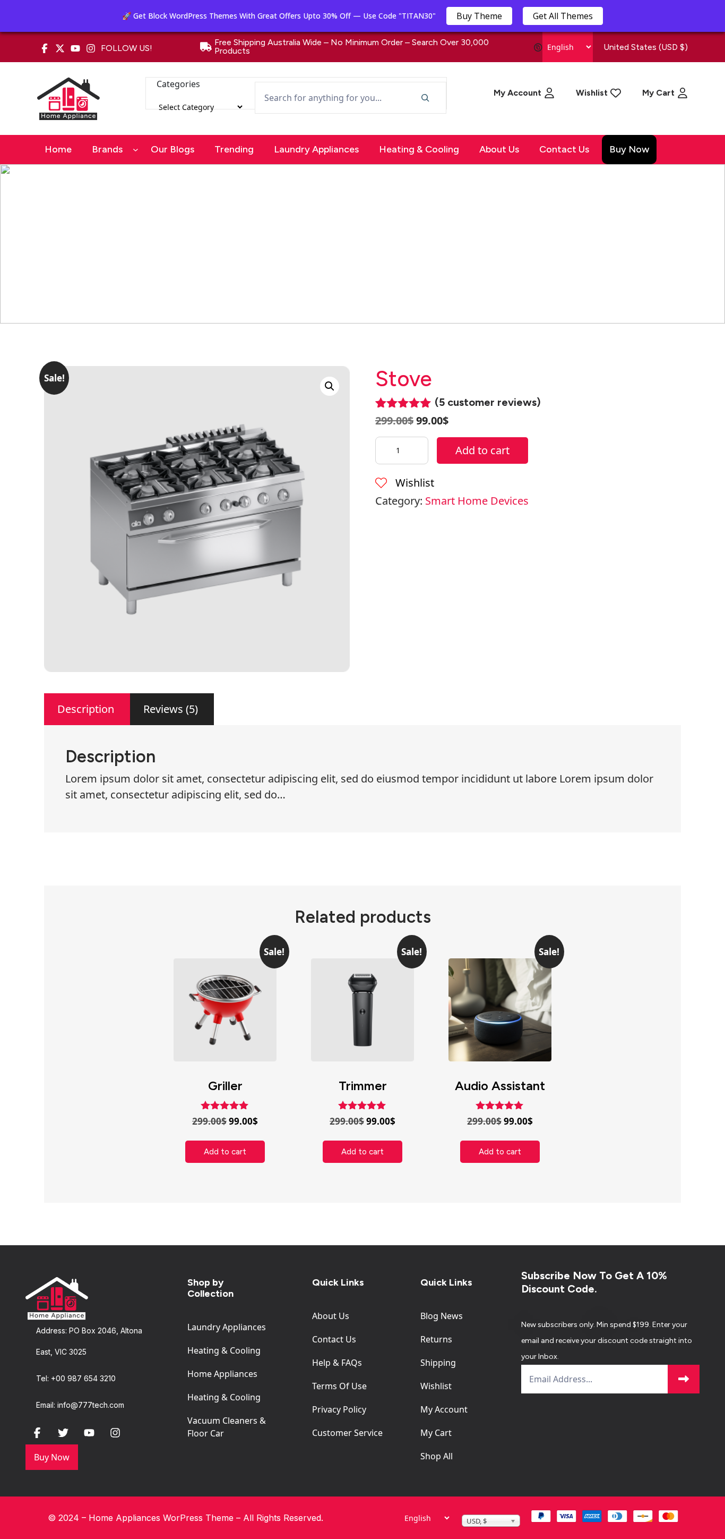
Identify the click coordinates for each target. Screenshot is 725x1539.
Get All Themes (563, 16)
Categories (178, 84)
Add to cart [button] (225, 1152)
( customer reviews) (488, 402)
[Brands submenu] (136, 149)
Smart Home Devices (477, 501)
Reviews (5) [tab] (170, 709)
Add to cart (482, 450)
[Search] (425, 97)
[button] (329, 386)
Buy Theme (479, 16)
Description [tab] (85, 709)
